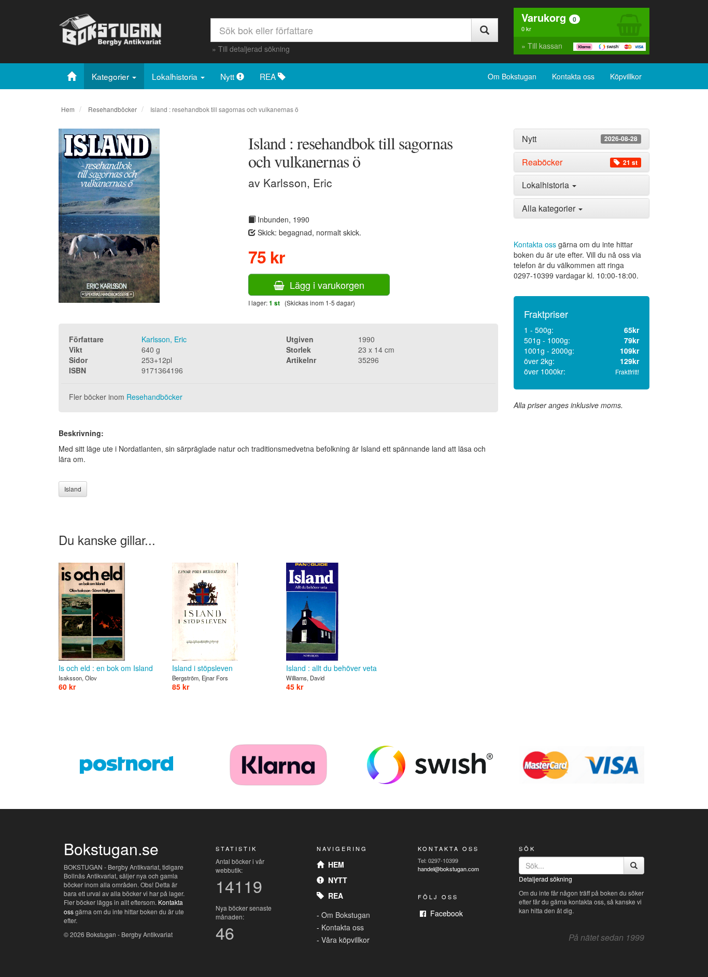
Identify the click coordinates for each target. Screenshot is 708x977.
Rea (333, 895)
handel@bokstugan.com (448, 868)
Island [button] (72, 488)
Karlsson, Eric (164, 339)
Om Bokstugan (512, 76)
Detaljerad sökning (545, 878)
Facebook (444, 913)
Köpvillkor (626, 76)
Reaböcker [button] (580, 162)
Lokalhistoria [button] (546, 185)
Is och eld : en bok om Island (106, 668)
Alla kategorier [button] (549, 208)
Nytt (228, 76)
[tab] (581, 139)
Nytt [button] (580, 139)
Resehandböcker (112, 109)
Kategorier (111, 76)
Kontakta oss (573, 76)
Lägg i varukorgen (324, 284)
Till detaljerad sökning (254, 49)
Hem (68, 109)
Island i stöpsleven (202, 668)
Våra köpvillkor (345, 939)
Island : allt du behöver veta (331, 668)
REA (269, 76)
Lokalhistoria (176, 76)
